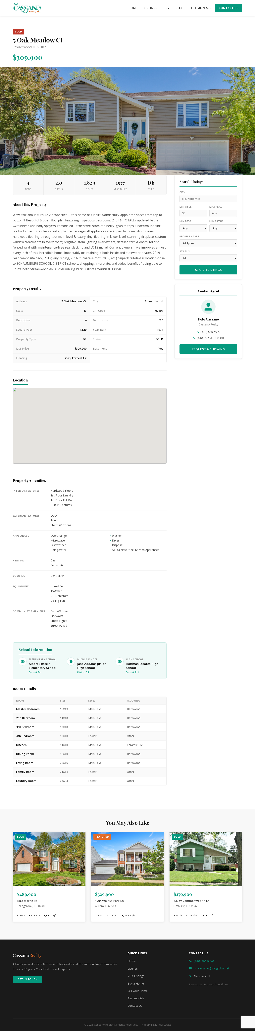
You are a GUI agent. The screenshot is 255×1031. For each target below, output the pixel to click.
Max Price (215, 206)
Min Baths (216, 221)
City (182, 192)
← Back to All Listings (39, 804)
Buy (167, 8)
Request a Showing (208, 349)
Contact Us (228, 8)
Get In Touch (27, 979)
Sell (179, 8)
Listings (150, 8)
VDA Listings (136, 976)
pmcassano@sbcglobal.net (211, 968)
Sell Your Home (138, 991)
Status (184, 251)
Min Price (185, 206)
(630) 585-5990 (210, 332)
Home (132, 8)
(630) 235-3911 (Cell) (210, 338)
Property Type (189, 236)
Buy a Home (136, 983)
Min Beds (185, 221)
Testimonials (200, 8)
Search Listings (208, 270)
